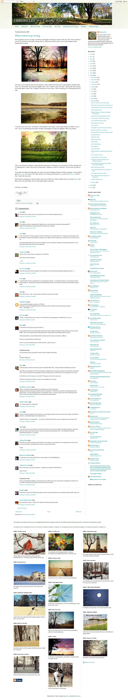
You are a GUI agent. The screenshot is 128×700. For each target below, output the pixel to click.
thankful (92, 434)
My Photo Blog (47, 26)
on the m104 (93, 271)
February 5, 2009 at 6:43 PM (27, 460)
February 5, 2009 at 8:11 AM (27, 360)
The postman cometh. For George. (100, 118)
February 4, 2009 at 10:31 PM (28, 246)
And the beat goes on (97, 179)
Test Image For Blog (95, 277)
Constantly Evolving (96, 473)
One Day (92, 362)
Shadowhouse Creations (97, 268)
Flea (21, 212)
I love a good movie (96, 110)
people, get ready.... (95, 460)
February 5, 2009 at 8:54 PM (27, 473)
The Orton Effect (95, 149)
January (93, 182)
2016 (91, 59)
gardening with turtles (96, 335)
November (94, 79)
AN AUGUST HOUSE (95, 363)
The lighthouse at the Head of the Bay (101, 127)
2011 (91, 70)
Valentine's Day (95, 137)
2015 (91, 61)
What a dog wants (96, 139)
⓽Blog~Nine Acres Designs (98, 479)
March (93, 98)
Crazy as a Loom (95, 195)
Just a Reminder (94, 382)
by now (92, 413)
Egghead (22, 490)
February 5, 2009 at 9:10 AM (27, 406)
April (92, 96)
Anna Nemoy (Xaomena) (97, 450)
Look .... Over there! (95, 302)
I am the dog (94, 142)
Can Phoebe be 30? (95, 210)
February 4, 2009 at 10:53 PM (28, 273)
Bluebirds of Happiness (95, 404)
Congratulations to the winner (99, 157)
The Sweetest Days (95, 476)
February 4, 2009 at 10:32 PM (28, 263)
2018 (91, 54)
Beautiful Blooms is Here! (96, 214)
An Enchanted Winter (95, 395)
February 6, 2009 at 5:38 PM (27, 504)
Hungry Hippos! (94, 242)
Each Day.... (93, 381)
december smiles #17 (95, 332)
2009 (91, 75)
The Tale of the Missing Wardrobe (98, 359)
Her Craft (92, 311)
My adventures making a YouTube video (102, 132)
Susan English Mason (26, 500)
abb (21, 292)
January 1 (92, 246)
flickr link (72, 174)
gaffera (67, 696)
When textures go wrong (27, 36)
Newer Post (19, 511)
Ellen (21, 365)
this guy (22, 174)
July (92, 89)
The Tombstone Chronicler (97, 340)
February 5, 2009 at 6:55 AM (27, 345)
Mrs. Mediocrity (94, 223)
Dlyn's (76, 179)
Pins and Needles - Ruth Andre (97, 306)
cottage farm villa (24, 465)
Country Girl (23, 252)
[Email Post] (37, 203)
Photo (91, 265)
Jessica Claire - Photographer (98, 249)
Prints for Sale (93, 26)
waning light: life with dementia (98, 441)
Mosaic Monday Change (96, 423)
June (92, 91)
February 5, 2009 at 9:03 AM (27, 396)
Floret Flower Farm (95, 217)
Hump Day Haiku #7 (95, 447)
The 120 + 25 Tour (95, 426)
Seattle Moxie (94, 290)
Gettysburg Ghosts (95, 366)
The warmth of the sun (97, 155)
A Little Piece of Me (95, 236)
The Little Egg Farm (95, 437)
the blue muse (94, 331)
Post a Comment (22, 508)
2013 (91, 66)
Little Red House (95, 422)
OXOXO (92, 245)
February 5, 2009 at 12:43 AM (28, 310)
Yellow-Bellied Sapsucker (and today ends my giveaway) (101, 164)
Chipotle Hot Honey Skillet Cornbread (99, 201)
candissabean (94, 390)
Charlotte (22, 315)
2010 (91, 73)
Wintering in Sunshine (95, 328)
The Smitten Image (95, 318)
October (93, 82)
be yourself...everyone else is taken (100, 412)
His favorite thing (95, 134)
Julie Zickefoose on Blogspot (98, 208)
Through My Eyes (95, 407)
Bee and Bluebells (94, 237)
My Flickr (57, 26)
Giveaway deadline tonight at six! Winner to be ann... (100, 160)
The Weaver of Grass (26, 387)
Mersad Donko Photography (98, 204)
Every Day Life (94, 344)
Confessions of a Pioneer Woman (99, 280)
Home (17, 26)
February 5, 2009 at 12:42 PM (28, 450)
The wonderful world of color (98, 120)
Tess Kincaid (23, 268)
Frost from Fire (93, 319)
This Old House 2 (95, 300)
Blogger (78, 696)
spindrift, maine (94, 458)
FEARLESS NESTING (96, 394)
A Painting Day (94, 305)
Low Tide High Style (95, 403)
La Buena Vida (94, 353)
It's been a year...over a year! (97, 387)
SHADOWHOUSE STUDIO (97, 275)
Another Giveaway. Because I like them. (101, 107)
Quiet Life (93, 227)
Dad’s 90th (92, 350)
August (93, 87)
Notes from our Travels (96, 322)
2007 (91, 187)
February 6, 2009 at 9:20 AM (27, 484)
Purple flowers (93, 391)
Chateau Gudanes (95, 463)
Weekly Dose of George (70, 26)
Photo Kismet (94, 385)
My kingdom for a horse (97, 123)
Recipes (83, 26)
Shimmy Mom (23, 440)
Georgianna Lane (95, 213)
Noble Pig (93, 199)
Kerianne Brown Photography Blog (100, 376)
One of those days (96, 144)
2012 (91, 68)
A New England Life (95, 398)
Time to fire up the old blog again (98, 324)
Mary (60, 174)
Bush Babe (93, 240)
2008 (91, 185)
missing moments (95, 327)
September (94, 84)
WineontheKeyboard (96, 349)
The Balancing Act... (95, 346)
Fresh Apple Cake (94, 256)
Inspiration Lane (94, 264)
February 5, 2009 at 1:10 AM (27, 320)
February (93, 101)
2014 (91, 63)
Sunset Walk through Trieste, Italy (98, 205)
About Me (25, 26)
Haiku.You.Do (94, 416)
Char (21, 233)
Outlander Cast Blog (96, 259)
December (94, 77)
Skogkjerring (23, 302)
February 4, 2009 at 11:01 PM (27, 286)
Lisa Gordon (93, 309)
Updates (92, 368)
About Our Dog (35, 26)
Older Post (79, 511)
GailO (21, 427)
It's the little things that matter (98, 173)
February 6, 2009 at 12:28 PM (28, 495)
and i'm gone (93, 409)
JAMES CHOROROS (96, 295)
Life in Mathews (94, 286)
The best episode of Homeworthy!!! (98, 229)
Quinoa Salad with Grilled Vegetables (99, 233)
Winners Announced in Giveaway (100, 103)
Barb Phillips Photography (97, 371)
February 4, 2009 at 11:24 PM (27, 296)
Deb (21, 222)
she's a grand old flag (95, 272)
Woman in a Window (25, 455)
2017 (91, 56)
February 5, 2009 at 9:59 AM (27, 421)
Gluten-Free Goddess (96, 232)
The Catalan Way (95, 314)
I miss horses (94, 125)
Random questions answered (99, 130)
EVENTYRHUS (94, 454)
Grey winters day (94, 400)
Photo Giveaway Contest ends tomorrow (102, 105)
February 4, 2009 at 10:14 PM (28, 216)
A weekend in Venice (95, 354)
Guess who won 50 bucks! (96, 337)
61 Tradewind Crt (94, 378)
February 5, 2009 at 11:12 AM (27, 435)
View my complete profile (95, 47)
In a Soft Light (94, 432)
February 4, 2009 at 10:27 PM (28, 228)
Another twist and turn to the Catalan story (100, 315)
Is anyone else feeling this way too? (100, 116)
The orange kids (94, 292)
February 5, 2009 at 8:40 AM (27, 381)
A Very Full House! (94, 341)
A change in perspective (96, 442)
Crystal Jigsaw (94, 357)
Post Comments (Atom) (28, 514)
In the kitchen (94, 146)
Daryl (21, 412)
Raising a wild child (94, 261)
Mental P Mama (24, 402)
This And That (93, 438)
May (92, 94)
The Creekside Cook (96, 255)
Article (91, 451)
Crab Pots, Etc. (94, 287)
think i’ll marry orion (94, 224)
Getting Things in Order (96, 455)
